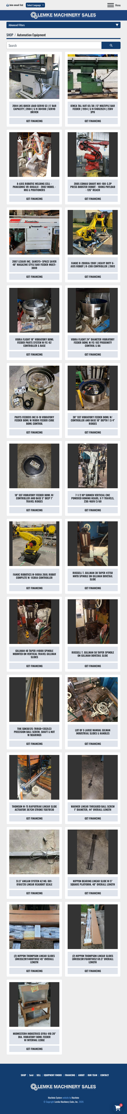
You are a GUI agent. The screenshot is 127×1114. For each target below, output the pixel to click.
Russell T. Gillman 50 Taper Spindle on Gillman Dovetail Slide (93, 654)
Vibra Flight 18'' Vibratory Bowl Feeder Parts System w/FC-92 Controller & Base (34, 342)
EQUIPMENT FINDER (53, 1075)
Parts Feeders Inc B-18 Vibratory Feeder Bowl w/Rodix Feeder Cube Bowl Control (34, 420)
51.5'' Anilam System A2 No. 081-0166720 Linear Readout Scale (34, 882)
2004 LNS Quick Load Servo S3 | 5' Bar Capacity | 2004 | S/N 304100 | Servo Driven (34, 109)
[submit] (111, 45)
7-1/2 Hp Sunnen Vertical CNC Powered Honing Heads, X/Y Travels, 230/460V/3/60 (92, 498)
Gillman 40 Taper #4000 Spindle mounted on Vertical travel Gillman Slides (34, 654)
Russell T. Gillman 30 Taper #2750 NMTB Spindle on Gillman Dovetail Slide (93, 576)
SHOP (23, 1075)
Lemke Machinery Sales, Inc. (66, 1101)
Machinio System (55, 1097)
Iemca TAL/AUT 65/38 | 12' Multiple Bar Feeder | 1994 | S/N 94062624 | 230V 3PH (92, 109)
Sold (31, 1075)
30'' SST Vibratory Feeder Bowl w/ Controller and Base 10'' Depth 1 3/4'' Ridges (93, 420)
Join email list (16, 5)
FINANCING (70, 1075)
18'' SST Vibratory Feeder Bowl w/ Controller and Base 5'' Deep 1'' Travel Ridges (34, 498)
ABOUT (81, 1075)
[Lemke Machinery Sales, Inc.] (63, 1086)
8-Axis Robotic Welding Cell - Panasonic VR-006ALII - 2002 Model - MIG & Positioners (34, 187)
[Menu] (110, 5)
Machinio (75, 1097)
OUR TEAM (92, 1075)
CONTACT (104, 1075)
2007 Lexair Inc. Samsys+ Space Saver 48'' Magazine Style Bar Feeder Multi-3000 (34, 264)
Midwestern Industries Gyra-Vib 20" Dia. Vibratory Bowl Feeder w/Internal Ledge (34, 1037)
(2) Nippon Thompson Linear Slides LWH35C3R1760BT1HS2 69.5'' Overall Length (92, 959)
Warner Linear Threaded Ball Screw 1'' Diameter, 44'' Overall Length (93, 808)
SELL (39, 1075)
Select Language (34, 5)
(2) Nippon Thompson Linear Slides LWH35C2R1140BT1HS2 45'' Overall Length (34, 959)
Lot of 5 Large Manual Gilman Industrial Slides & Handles (92, 731)
